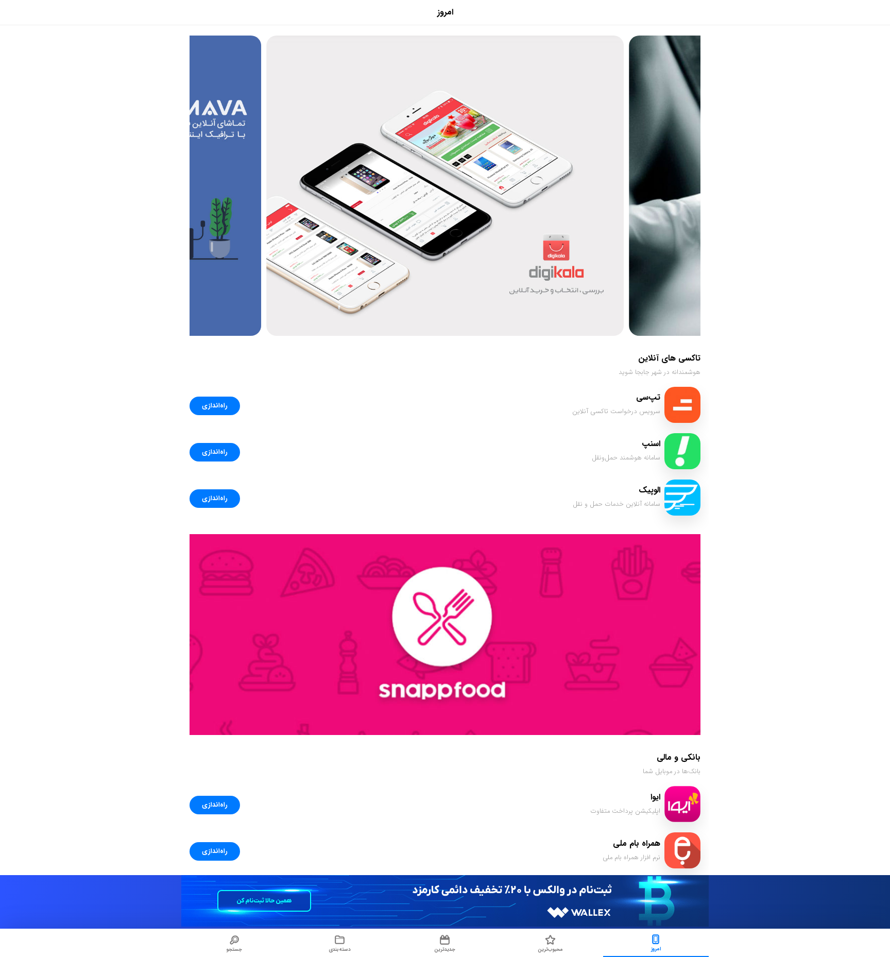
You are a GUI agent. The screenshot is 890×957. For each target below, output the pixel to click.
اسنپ (651, 443)
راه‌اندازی (215, 406)
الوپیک (649, 490)
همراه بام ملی (636, 843)
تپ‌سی (648, 397)
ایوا (655, 797)
